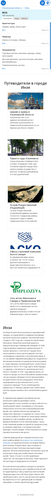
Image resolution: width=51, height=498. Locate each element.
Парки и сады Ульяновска (24, 158)
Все (3, 30)
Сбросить (45, 30)
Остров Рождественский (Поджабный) (23, 206)
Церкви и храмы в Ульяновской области (22, 113)
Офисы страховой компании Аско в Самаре (25, 253)
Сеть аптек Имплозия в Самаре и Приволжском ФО (25, 299)
